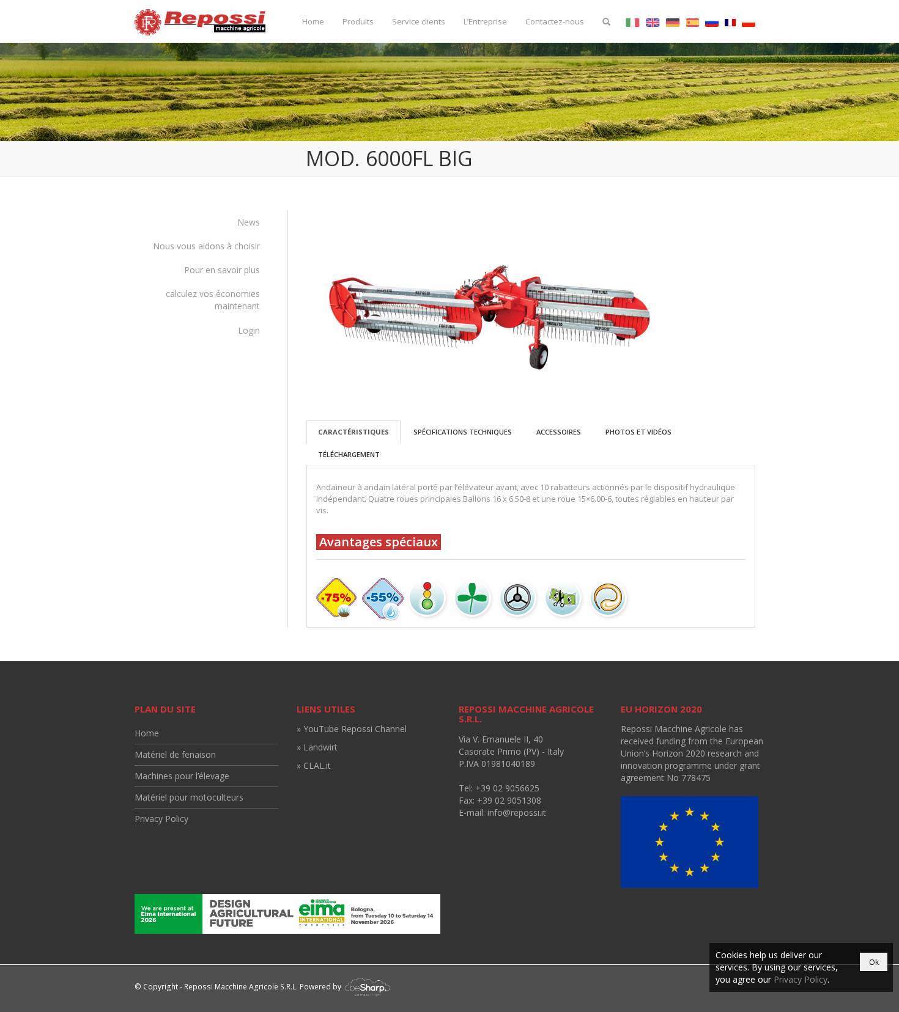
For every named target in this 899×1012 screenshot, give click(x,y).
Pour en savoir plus (222, 270)
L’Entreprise (485, 21)
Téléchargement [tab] (349, 454)
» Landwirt (317, 747)
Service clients (418, 21)
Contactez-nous (554, 21)
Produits (358, 21)
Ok (874, 962)
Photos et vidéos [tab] (638, 431)
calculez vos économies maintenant (213, 300)
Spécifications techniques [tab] (462, 431)
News (248, 222)
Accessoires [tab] (558, 431)
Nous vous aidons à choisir (206, 246)
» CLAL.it (314, 765)
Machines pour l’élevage (182, 776)
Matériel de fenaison (175, 754)
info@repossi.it (516, 812)
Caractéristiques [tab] (353, 431)
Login (249, 330)
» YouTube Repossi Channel (352, 729)
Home (313, 21)
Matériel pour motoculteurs (189, 797)
